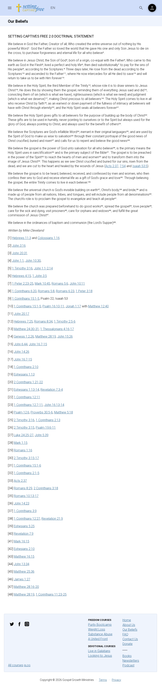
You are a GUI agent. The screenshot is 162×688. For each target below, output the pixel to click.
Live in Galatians (99, 651)
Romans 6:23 (65, 291)
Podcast (128, 665)
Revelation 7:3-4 (51, 390)
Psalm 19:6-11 (46, 427)
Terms (103, 679)
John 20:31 (19, 253)
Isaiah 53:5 (139, 166)
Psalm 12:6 (21, 412)
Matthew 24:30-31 (26, 329)
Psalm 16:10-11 (53, 306)
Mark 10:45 (42, 283)
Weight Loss (96, 629)
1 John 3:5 (39, 276)
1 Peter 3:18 (84, 291)
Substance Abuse (100, 634)
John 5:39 (41, 435)
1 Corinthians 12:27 (27, 518)
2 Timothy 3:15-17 (26, 458)
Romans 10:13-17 (26, 496)
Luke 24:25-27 (23, 435)
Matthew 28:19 (45, 336)
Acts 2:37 (111, 166)
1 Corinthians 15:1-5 (25, 298)
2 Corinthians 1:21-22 (28, 382)
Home (126, 620)
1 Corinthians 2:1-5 (26, 473)
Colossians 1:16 (49, 238)
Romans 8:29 (23, 488)
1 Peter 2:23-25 (22, 283)
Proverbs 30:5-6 (42, 412)
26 (32, 336)
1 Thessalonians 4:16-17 (57, 329)
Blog (27, 665)
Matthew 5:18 (63, 412)
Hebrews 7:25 (23, 321)
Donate (127, 644)
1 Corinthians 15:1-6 (27, 465)
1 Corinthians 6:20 (24, 291)
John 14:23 (21, 503)
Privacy (116, 679)
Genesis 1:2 (22, 336)
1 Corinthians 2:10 (26, 367)
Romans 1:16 (23, 450)
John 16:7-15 (38, 344)
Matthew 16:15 (24, 556)
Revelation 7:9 (23, 534)
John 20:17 (21, 314)
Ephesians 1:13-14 (26, 390)
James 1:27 (22, 579)
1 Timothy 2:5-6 (64, 321)
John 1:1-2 (41, 268)
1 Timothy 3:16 (22, 268)
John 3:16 (19, 246)
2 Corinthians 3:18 (46, 488)
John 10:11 (77, 283)
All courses (15, 665)
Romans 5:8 (46, 291)
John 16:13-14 (54, 405)
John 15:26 (65, 336)
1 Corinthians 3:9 (25, 511)
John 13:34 (21, 564)
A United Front (98, 639)
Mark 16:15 (21, 541)
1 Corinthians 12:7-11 (28, 405)
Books (127, 656)
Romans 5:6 (60, 283)
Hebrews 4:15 (21, 276)
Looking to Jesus (100, 656)
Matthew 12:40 (98, 306)
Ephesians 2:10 (24, 549)
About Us (128, 625)
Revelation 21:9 (52, 518)
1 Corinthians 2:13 (48, 420)
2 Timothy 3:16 (24, 420)
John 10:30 (33, 261)
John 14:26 (21, 352)
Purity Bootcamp (100, 625)
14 (51, 268)
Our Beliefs (129, 630)
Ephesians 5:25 (24, 526)
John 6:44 (20, 344)
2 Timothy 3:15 (24, 427)
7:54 (123, 166)
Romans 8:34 (43, 321)
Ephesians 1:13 (24, 374)
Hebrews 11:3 (21, 238)
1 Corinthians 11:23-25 (51, 594)
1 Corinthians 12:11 (27, 397)
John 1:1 (18, 261)
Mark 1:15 (20, 443)
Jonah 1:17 (73, 306)
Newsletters (130, 661)
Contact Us (130, 639)
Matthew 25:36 (24, 571)
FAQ (125, 634)
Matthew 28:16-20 (26, 587)
